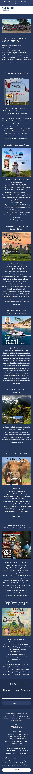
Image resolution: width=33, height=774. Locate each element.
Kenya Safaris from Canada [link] (16, 734)
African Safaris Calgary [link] (16, 753)
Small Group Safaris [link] (16, 736)
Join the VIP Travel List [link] (16, 746)
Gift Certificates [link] (17, 743)
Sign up (16, 703)
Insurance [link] (16, 732)
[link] (11, 9)
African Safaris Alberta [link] (16, 739)
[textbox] (16, 696)
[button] (30, 9)
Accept (16, 770)
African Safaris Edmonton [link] (16, 750)
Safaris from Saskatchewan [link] (16, 741)
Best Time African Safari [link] (16, 748)
